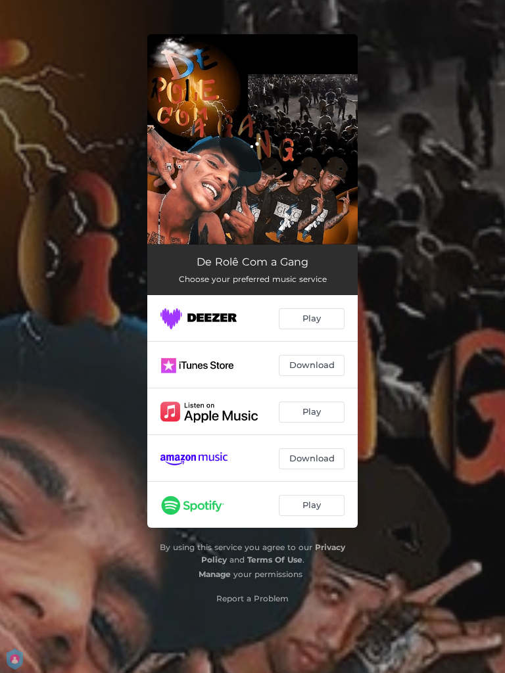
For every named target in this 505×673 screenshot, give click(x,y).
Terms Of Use (274, 560)
